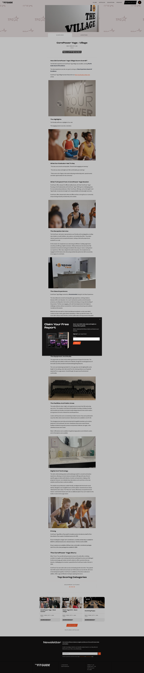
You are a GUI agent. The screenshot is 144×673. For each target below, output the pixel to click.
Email (74, 336)
